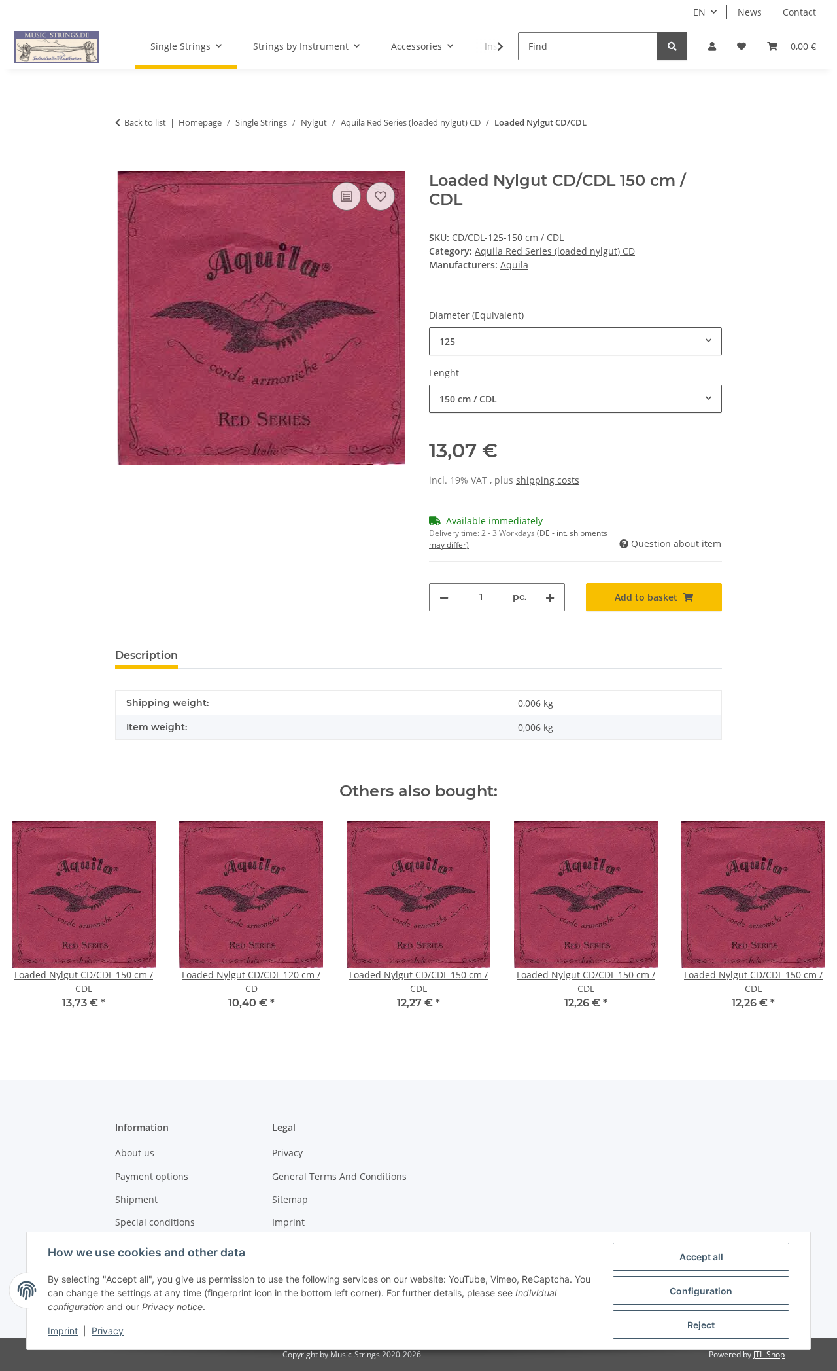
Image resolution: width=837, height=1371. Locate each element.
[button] (712, 46)
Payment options (151, 1176)
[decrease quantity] (444, 597)
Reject (701, 1324)
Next (805, 925)
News (750, 12)
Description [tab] (146, 655)
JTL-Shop (769, 1354)
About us (134, 1153)
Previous (32, 925)
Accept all (701, 1256)
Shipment (136, 1199)
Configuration (701, 1290)
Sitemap (290, 1199)
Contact (799, 12)
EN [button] (699, 12)
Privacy (108, 1330)
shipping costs (547, 480)
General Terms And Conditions (339, 1176)
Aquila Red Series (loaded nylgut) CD (555, 251)
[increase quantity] (550, 597)
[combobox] (575, 341)
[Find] (672, 46)
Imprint (63, 1330)
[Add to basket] (125, 164)
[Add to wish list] (380, 196)
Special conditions (155, 1222)
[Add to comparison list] (346, 196)
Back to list (145, 122)
